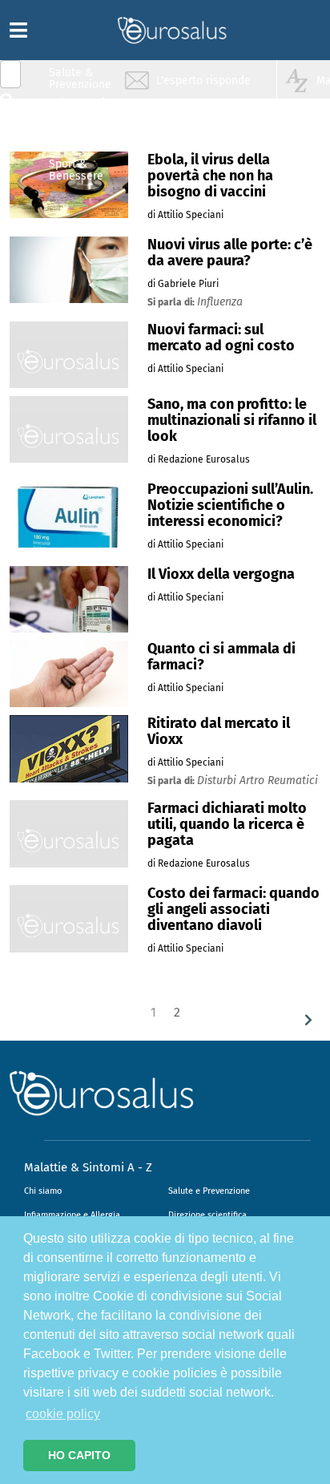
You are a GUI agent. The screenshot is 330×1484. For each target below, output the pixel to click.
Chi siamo (43, 1191)
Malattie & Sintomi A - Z (88, 1167)
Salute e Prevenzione (209, 1191)
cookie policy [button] (63, 1414)
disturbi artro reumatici (257, 780)
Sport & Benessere (76, 169)
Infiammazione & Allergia (85, 108)
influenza (220, 302)
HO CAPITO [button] (79, 1455)
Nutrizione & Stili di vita (81, 139)
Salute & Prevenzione (80, 78)
